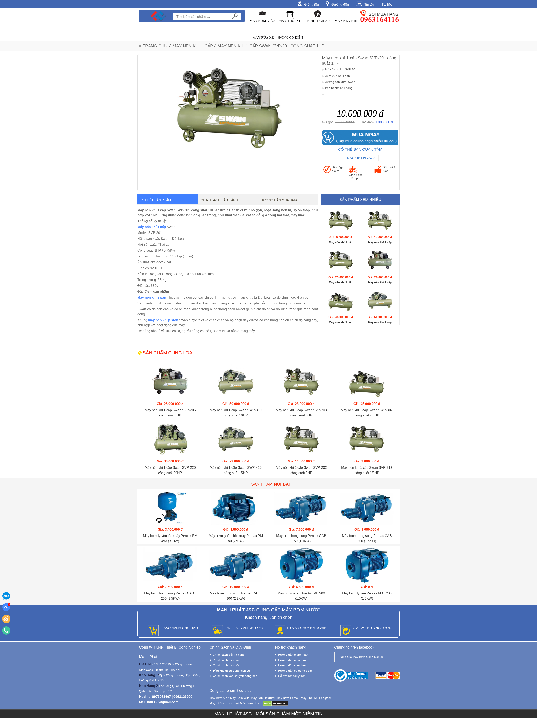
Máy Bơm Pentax (287, 698)
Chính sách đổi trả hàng (229, 654)
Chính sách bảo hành (227, 660)
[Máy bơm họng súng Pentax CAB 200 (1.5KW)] (367, 508)
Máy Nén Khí (346, 20)
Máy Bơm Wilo (239, 698)
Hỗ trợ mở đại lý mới (291, 676)
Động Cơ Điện (290, 37)
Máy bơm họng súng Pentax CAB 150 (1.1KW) (301, 538)
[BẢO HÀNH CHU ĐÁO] (153, 631)
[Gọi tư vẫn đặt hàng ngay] (6, 630)
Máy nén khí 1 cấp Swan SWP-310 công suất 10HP (236, 412)
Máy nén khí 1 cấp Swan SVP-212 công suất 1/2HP (366, 470)
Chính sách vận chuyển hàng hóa (235, 676)
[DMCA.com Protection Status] (275, 703)
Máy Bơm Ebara (251, 703)
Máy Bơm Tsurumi (263, 698)
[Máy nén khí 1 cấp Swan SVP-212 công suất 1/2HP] (340, 220)
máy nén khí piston (163, 320)
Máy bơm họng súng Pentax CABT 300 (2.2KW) (236, 595)
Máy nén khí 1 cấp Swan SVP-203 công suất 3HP (301, 412)
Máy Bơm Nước (263, 20)
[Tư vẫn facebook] (6, 607)
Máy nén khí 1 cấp (151, 227)
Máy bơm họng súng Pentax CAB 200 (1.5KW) (367, 538)
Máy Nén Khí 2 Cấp (361, 157)
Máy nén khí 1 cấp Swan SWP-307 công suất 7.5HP (367, 412)
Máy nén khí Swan (151, 297)
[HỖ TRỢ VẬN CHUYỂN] (217, 631)
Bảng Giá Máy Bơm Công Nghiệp (361, 656)
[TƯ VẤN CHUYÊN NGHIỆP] (280, 631)
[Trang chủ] (158, 16)
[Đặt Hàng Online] (360, 137)
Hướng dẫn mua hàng (280, 200)
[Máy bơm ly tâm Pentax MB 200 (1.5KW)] (301, 565)
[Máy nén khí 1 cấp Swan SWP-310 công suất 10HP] (379, 300)
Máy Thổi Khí (290, 20)
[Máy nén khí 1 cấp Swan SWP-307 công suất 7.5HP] (340, 300)
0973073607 (161, 696)
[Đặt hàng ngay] (6, 619)
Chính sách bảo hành (219, 200)
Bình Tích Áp (318, 20)
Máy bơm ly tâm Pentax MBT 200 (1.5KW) (367, 595)
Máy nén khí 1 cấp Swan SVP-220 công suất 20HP (170, 470)
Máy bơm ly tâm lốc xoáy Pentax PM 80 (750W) (236, 538)
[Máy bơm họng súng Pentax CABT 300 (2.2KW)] (236, 565)
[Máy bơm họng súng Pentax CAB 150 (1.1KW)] (301, 508)
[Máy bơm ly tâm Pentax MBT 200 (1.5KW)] (367, 565)
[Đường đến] (328, 3)
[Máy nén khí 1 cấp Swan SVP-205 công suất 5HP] (379, 260)
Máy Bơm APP (219, 698)
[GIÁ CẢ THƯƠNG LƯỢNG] (345, 631)
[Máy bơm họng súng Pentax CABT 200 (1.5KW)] (170, 565)
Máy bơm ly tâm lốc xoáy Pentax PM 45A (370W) (170, 538)
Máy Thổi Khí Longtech (316, 698)
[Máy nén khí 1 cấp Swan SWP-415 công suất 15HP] (236, 439)
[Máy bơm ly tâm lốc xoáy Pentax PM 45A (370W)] (170, 508)
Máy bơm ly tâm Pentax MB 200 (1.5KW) (301, 595)
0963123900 (182, 696)
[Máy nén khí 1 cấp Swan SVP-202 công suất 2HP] (379, 220)
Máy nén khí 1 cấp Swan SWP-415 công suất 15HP (236, 470)
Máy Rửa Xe (263, 37)
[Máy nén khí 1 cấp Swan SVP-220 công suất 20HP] (170, 439)
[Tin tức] (360, 3)
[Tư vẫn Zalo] (6, 596)
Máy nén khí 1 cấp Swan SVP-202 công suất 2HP (301, 470)
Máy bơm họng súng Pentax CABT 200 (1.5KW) (170, 595)
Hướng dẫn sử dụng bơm (295, 670)
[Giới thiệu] (301, 3)
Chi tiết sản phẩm (156, 200)
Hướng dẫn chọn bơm (293, 665)
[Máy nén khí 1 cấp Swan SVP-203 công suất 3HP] (340, 260)
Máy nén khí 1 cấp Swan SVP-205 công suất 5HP (170, 412)
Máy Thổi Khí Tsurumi (224, 703)
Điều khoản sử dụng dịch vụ (231, 670)
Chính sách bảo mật (226, 665)
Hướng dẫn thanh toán (293, 654)
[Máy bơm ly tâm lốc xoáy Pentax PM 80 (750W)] (236, 508)
